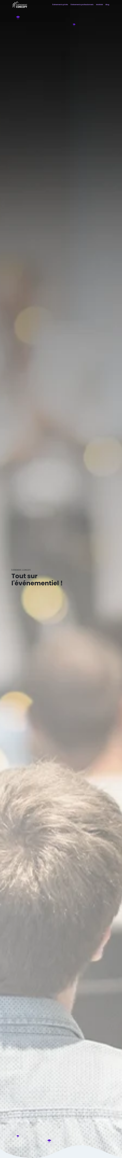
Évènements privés (60, 4)
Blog (107, 4)
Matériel (99, 4)
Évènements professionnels (82, 4)
